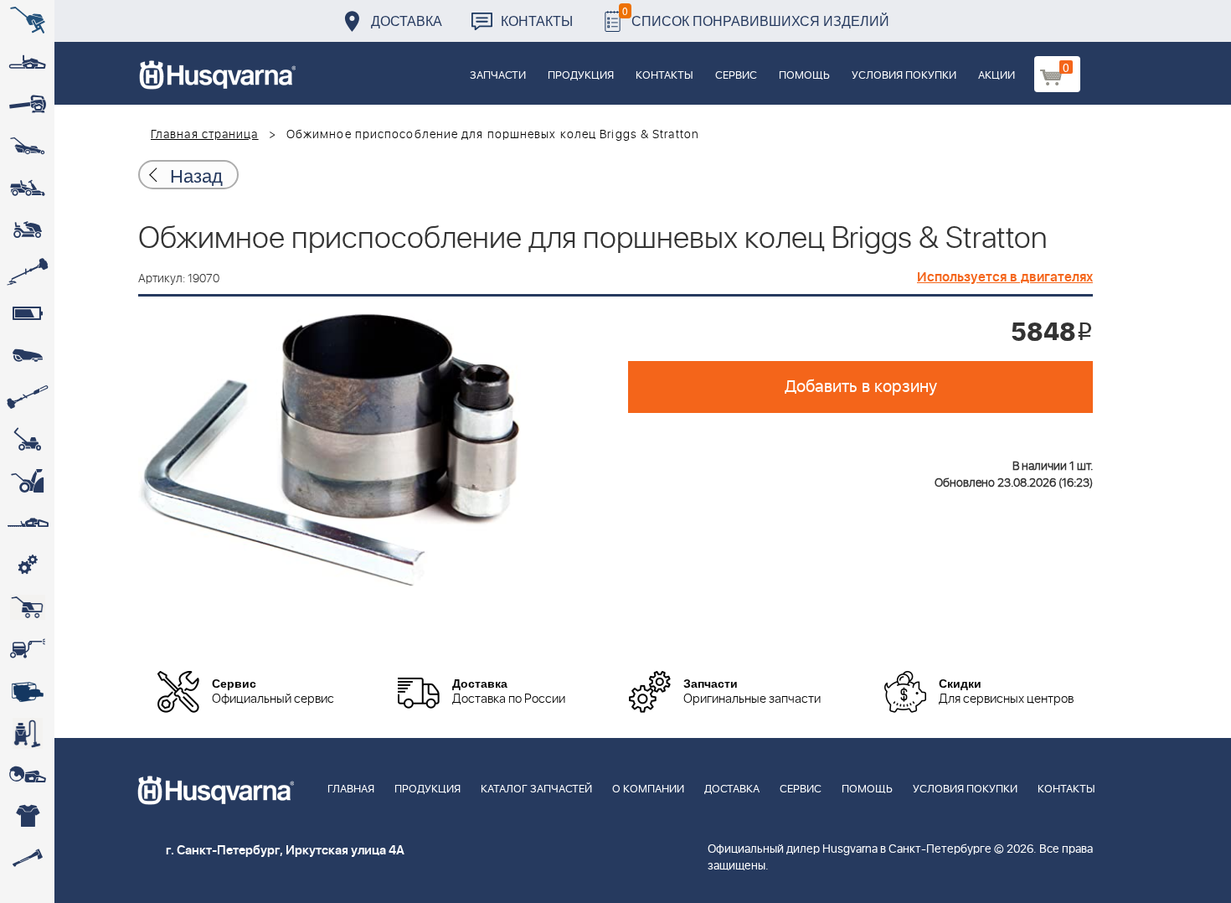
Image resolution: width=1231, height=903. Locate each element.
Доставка (406, 20)
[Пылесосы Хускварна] (27, 733)
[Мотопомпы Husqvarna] (27, 691)
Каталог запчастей (536, 789)
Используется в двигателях (1005, 277)
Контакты (537, 20)
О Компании (648, 789)
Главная (350, 789)
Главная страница (205, 134)
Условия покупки (904, 76)
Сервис (736, 76)
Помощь (804, 76)
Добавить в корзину (861, 387)
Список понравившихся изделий (755, 16)
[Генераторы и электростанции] (27, 607)
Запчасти (498, 76)
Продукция (581, 76)
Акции (996, 76)
